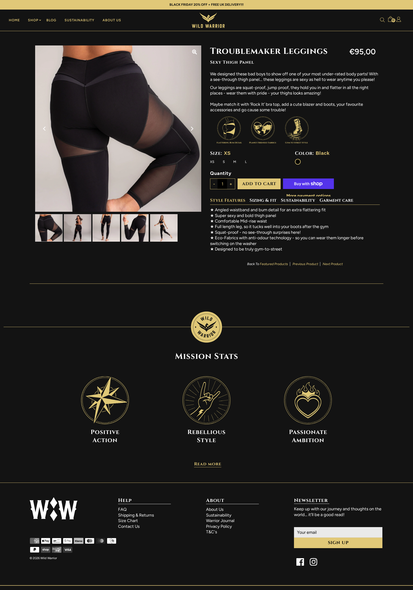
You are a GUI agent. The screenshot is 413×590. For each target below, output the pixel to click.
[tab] (230, 200)
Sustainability (79, 20)
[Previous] (45, 128)
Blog (51, 20)
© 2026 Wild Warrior (43, 558)
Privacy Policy (219, 526)
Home (14, 20)
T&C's (211, 531)
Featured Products (274, 264)
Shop (33, 20)
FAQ (122, 509)
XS (212, 162)
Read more (207, 464)
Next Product (333, 264)
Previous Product (305, 264)
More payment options (308, 195)
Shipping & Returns (136, 515)
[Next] (192, 128)
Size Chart (128, 520)
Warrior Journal (220, 520)
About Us (112, 20)
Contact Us (129, 526)
